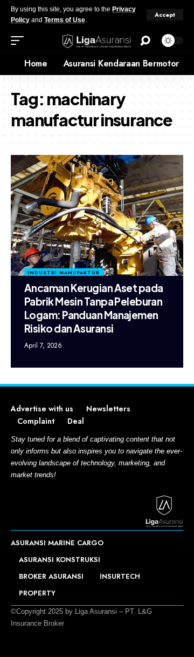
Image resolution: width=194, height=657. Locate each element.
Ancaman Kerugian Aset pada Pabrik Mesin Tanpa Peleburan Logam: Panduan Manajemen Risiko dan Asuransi (93, 307)
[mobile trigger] (20, 40)
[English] (8, 63)
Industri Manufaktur (63, 272)
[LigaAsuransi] (97, 40)
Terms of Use (64, 20)
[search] (145, 41)
